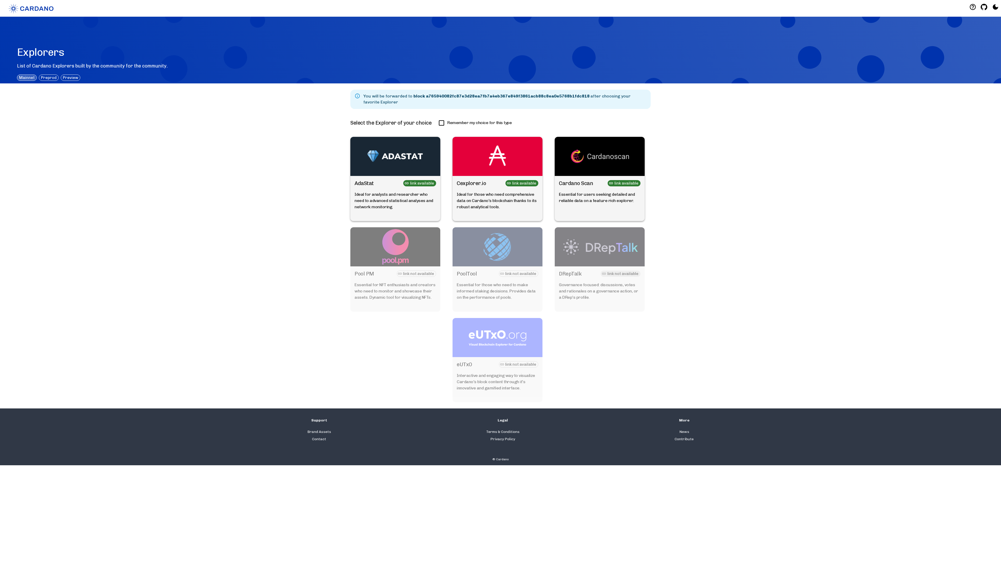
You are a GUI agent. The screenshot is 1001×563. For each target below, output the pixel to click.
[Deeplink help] (972, 7)
